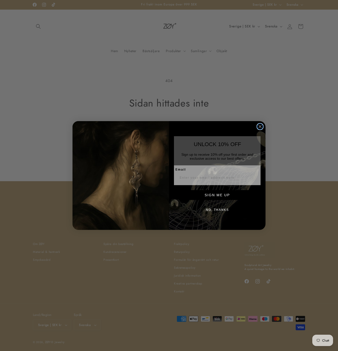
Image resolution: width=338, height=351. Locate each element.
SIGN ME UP (217, 195)
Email (180, 169)
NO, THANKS (217, 210)
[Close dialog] (260, 127)
